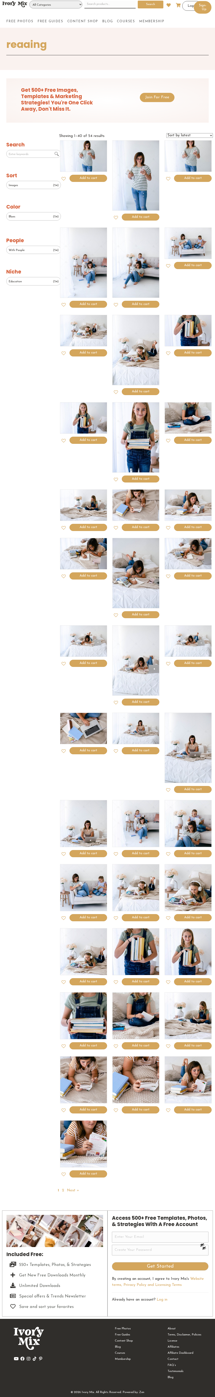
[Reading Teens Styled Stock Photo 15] (83, 1144)
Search (150, 4)
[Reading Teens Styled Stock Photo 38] (136, 573)
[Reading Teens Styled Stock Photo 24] (83, 951)
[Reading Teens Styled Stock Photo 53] (136, 175)
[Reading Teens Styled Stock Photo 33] (83, 728)
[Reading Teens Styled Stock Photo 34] (188, 641)
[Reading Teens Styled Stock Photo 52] (188, 156)
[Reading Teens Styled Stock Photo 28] (188, 823)
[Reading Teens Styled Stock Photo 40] (188, 505)
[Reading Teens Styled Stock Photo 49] (188, 243)
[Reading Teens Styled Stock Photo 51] (83, 262)
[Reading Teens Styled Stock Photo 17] (136, 1080)
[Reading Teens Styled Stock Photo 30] (83, 823)
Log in (162, 1300)
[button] (157, 97)
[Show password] (204, 1245)
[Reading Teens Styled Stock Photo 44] (136, 437)
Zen (141, 1392)
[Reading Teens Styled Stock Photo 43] (188, 418)
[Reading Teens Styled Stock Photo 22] (188, 951)
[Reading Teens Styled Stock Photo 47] (136, 350)
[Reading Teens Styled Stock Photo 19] (188, 1016)
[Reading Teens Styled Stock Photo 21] (83, 1016)
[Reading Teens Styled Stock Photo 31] (188, 748)
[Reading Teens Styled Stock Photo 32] (136, 728)
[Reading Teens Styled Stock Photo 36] (83, 641)
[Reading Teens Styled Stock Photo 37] (188, 554)
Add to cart (88, 178)
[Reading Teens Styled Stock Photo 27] (83, 887)
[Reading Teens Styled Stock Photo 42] (83, 505)
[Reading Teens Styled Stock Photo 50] (136, 262)
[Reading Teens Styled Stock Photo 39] (83, 554)
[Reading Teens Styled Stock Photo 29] (136, 823)
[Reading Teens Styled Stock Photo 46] (188, 331)
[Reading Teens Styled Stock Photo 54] (83, 156)
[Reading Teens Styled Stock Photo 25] (188, 887)
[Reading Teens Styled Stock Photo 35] (136, 660)
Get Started (160, 1266)
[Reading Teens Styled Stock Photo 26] (136, 887)
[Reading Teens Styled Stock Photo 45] (83, 418)
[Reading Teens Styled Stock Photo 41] (136, 505)
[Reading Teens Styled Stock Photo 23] (136, 951)
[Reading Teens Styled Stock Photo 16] (188, 1080)
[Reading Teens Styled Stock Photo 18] (83, 1080)
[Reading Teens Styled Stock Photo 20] (136, 1016)
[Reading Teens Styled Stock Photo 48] (83, 331)
